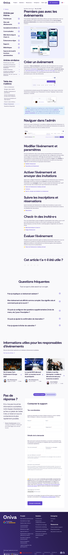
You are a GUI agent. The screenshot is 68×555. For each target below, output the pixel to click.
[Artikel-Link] (12, 364)
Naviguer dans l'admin (9, 89)
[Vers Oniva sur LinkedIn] (61, 553)
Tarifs (42, 2)
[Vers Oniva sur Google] (9, 522)
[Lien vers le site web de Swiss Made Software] (26, 552)
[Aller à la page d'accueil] (8, 3)
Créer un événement (9, 87)
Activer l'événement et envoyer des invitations (9, 95)
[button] (15, 2)
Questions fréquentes (9, 106)
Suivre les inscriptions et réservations (10, 99)
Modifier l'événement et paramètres (10, 92)
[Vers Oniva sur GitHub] (64, 553)
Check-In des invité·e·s (9, 102)
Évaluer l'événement (9, 104)
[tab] (39, 394)
